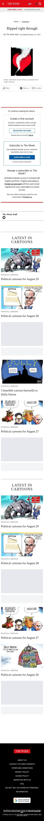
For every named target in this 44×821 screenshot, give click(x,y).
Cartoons (25, 22)
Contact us (27, 197)
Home (16, 22)
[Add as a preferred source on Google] (22, 800)
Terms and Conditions (22, 768)
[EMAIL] (4, 217)
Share (7, 88)
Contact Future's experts (22, 764)
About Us (22, 760)
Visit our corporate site (30, 812)
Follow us (26, 88)
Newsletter (38, 88)
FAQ (22, 784)
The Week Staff (12, 34)
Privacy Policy (22, 772)
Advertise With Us (22, 780)
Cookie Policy (22, 776)
